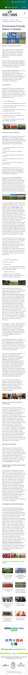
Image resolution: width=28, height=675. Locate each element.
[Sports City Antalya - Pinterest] (17, 640)
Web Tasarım (17, 672)
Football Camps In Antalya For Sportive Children (8, 619)
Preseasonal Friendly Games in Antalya (20, 576)
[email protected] (12, 7)
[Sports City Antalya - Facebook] (7, 640)
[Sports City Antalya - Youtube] (21, 640)
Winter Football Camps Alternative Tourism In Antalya (20, 591)
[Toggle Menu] (24, 13)
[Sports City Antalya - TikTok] (16, 643)
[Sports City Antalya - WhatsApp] (14, 640)
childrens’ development (8, 52)
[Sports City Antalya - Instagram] (10, 640)
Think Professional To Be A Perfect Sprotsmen (8, 576)
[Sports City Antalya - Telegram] (12, 643)
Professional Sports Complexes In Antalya (7, 605)
